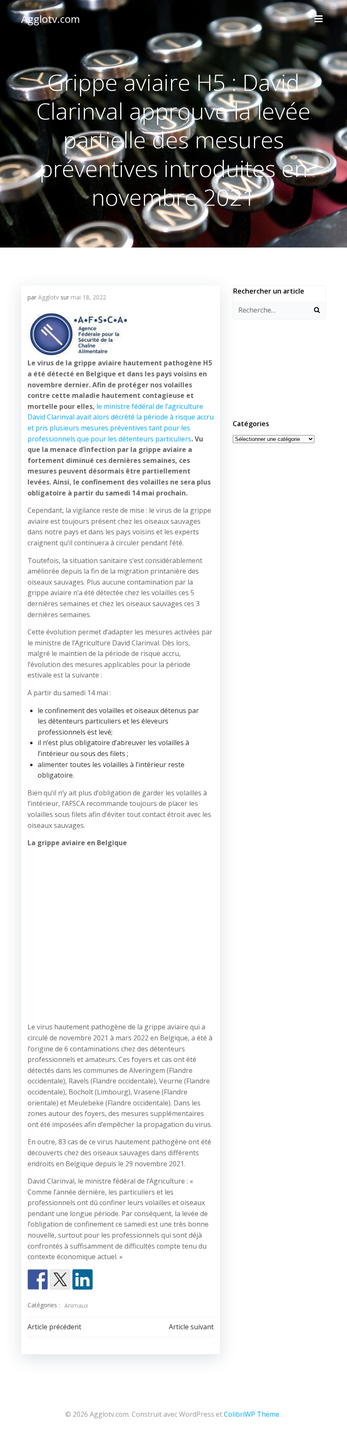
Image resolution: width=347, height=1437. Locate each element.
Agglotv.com (50, 19)
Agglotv (48, 297)
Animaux (76, 1305)
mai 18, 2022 (88, 297)
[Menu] (318, 19)
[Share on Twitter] (60, 1279)
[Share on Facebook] (38, 1279)
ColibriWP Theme (251, 1414)
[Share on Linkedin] (82, 1279)
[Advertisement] (121, 931)
